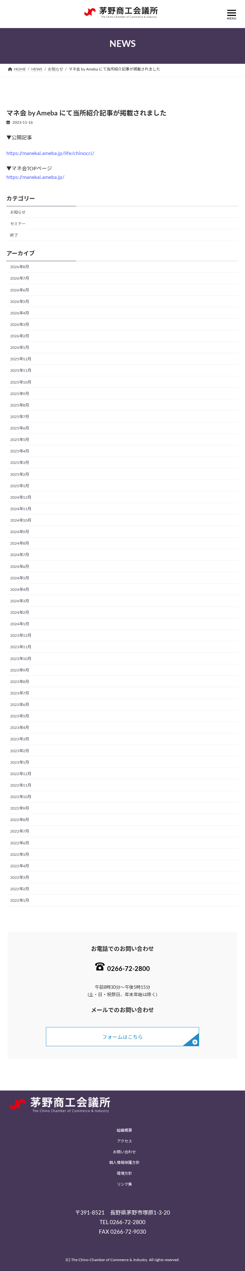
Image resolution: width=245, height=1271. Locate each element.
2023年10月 (20, 659)
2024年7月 (19, 555)
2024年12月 (20, 497)
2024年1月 (19, 624)
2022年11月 (20, 785)
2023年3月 (19, 739)
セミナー (18, 224)
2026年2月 (19, 336)
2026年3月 (19, 325)
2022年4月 (19, 866)
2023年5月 (19, 716)
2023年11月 (20, 647)
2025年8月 (19, 405)
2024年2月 (19, 612)
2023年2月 (19, 751)
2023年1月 (19, 762)
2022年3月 (19, 877)
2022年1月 (19, 900)
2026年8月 (19, 267)
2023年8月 (19, 682)
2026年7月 (19, 279)
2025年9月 (19, 394)
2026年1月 (19, 347)
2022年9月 (19, 808)
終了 (14, 235)
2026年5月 (19, 302)
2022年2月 (19, 889)
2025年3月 (19, 463)
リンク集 (124, 1184)
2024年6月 (19, 567)
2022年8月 (19, 820)
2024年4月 (19, 589)
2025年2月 (19, 474)
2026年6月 (19, 290)
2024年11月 (20, 509)
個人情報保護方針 (124, 1162)
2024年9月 (19, 532)
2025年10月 (20, 382)
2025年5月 (19, 440)
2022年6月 (19, 843)
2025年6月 (19, 428)
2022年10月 (20, 797)
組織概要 (124, 1130)
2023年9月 (19, 670)
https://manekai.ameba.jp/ (35, 177)
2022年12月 (20, 774)
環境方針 (124, 1173)
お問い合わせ (124, 1152)
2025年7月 (19, 417)
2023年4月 (19, 728)
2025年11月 (20, 371)
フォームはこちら (122, 1037)
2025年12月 (20, 359)
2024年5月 (19, 578)
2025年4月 (19, 451)
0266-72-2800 (128, 969)
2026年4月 (19, 313)
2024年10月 (20, 520)
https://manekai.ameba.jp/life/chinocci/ (50, 153)
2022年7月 (19, 832)
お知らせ (18, 212)
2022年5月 (19, 854)
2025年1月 (19, 486)
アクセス (124, 1141)
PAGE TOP (232, 1226)
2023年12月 (20, 636)
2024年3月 (19, 601)
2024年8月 (19, 544)
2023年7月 (19, 693)
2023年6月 (19, 705)
